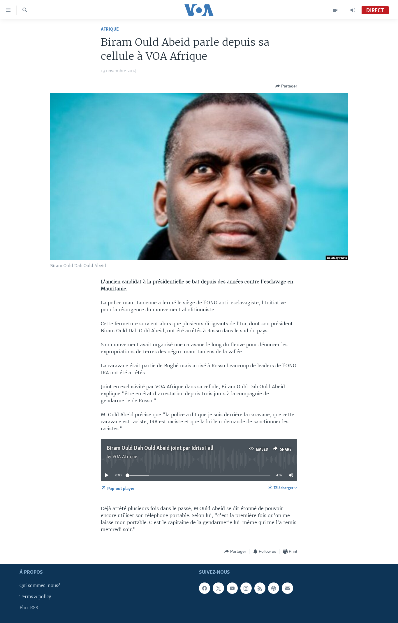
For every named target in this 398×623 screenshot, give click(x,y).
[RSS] (259, 588)
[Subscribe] (287, 588)
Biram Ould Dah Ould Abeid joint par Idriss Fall (160, 448)
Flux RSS (29, 608)
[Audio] (353, 10)
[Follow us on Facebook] (204, 588)
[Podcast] (273, 588)
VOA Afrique (124, 456)
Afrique (110, 29)
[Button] (286, 86)
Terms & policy (35, 597)
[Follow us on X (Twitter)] (218, 588)
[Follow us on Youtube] (232, 588)
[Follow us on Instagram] (245, 588)
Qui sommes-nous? (40, 586)
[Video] (335, 10)
